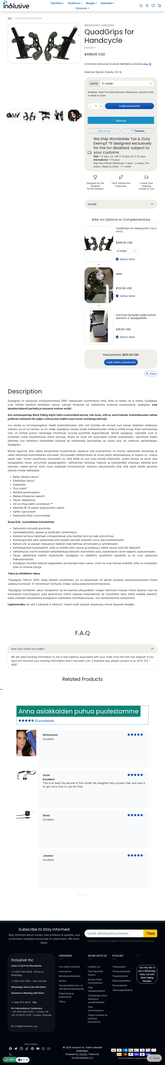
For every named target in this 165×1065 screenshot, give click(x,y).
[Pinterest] (32, 1048)
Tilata (150, 933)
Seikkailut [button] (107, 3)
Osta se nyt (104, 131)
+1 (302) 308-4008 (21, 971)
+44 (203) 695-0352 (23, 1011)
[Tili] (147, 5)
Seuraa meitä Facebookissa (95, 981)
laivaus (62, 980)
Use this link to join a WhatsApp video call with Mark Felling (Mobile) (147, 974)
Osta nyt (121, 120)
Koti (10, 18)
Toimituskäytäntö (121, 971)
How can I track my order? (28, 649)
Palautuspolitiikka (121, 980)
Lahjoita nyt (94, 966)
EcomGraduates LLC (82, 1057)
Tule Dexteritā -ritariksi (96, 973)
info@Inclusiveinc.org (26, 1026)
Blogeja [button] (90, 3)
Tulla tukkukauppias (95, 1009)
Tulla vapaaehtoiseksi (96, 989)
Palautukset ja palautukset (66, 995)
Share (153, 373)
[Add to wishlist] (1, 689)
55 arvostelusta (44, 720)
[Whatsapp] (43, 1048)
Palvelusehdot (119, 985)
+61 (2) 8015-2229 (21, 1015)
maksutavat (65, 971)
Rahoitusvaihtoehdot (69, 976)
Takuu (62, 1001)
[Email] (49, 1048)
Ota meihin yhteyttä (69, 966)
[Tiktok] (27, 1048)
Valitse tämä (127, 259)
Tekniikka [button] (56, 3)
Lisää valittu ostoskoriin (121, 362)
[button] (141, 5)
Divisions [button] (81, 8)
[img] (26, 720)
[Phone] (10, 1054)
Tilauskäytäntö (120, 976)
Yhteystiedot (119, 966)
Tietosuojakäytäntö (122, 990)
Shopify (83, 1054)
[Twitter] (16, 1048)
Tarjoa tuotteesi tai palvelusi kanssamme (97, 1018)
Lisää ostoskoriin (129, 106)
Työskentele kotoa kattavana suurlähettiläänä (97, 999)
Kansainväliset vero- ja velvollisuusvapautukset (71, 987)
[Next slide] (79, 115)
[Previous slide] (8, 115)
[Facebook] (10, 1048)
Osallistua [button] (74, 3)
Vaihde (94, 83)
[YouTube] (38, 1048)
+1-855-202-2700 (20, 981)
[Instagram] (21, 1048)
